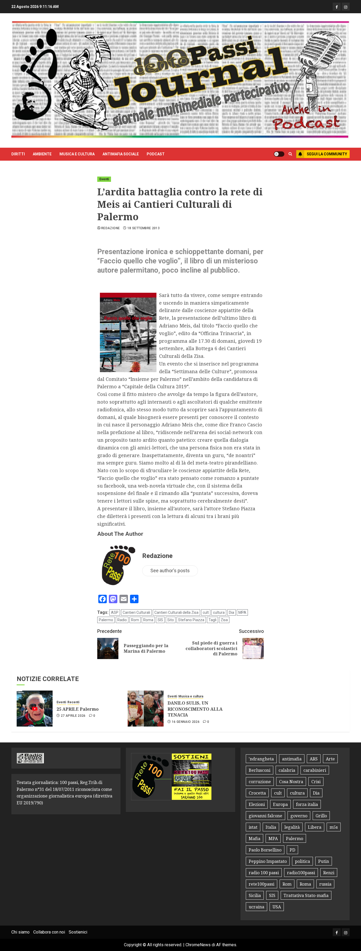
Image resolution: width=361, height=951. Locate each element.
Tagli (212, 620)
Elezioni (257, 804)
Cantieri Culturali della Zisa (176, 612)
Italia (271, 827)
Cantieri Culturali (136, 612)
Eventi (104, 179)
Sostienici (78, 932)
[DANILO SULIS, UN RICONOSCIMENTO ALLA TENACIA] (146, 709)
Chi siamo (20, 932)
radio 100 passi (264, 873)
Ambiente (42, 154)
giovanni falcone (265, 816)
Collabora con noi (49, 932)
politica (302, 861)
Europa (280, 804)
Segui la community (327, 154)
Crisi (316, 782)
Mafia (254, 838)
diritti (18, 154)
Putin (323, 861)
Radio (122, 620)
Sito (170, 620)
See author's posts (170, 570)
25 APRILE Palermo (78, 709)
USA (276, 907)
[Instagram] (346, 7)
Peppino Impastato (268, 861)
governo (298, 816)
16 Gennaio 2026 (186, 722)
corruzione (260, 782)
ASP (114, 612)
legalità (292, 827)
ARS (314, 759)
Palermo (106, 620)
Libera (314, 827)
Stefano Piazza (191, 620)
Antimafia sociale (121, 154)
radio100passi (301, 873)
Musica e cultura (77, 154)
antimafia (292, 759)
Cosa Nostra (291, 782)
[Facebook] (337, 7)
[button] (290, 154)
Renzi (328, 873)
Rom (135, 620)
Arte (330, 759)
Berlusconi (259, 770)
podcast (156, 154)
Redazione (110, 228)
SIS (160, 620)
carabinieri (314, 770)
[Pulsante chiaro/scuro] (279, 154)
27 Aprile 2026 (73, 716)
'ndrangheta (261, 759)
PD (292, 850)
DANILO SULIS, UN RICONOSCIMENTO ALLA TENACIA (195, 709)
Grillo (321, 816)
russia (325, 884)
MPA (242, 612)
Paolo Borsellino (265, 850)
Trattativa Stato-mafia (306, 895)
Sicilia (255, 895)
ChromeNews (198, 944)
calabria (287, 770)
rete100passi (261, 884)
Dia (231, 612)
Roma (148, 620)
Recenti (73, 702)
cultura (219, 612)
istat (253, 827)
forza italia (307, 804)
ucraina (256, 907)
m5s (334, 827)
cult (206, 612)
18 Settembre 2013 (143, 228)
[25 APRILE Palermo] (35, 709)
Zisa (224, 620)
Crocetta (257, 793)
